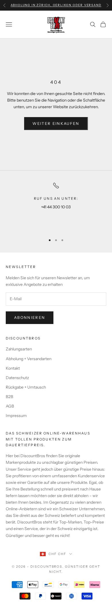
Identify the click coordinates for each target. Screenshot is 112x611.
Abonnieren (29, 317)
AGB (10, 406)
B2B (9, 396)
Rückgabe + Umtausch (26, 387)
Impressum (16, 415)
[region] (56, 206)
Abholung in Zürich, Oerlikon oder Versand (56, 5)
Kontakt (13, 368)
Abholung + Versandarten (28, 358)
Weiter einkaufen (55, 123)
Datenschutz (17, 377)
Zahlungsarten (19, 349)
